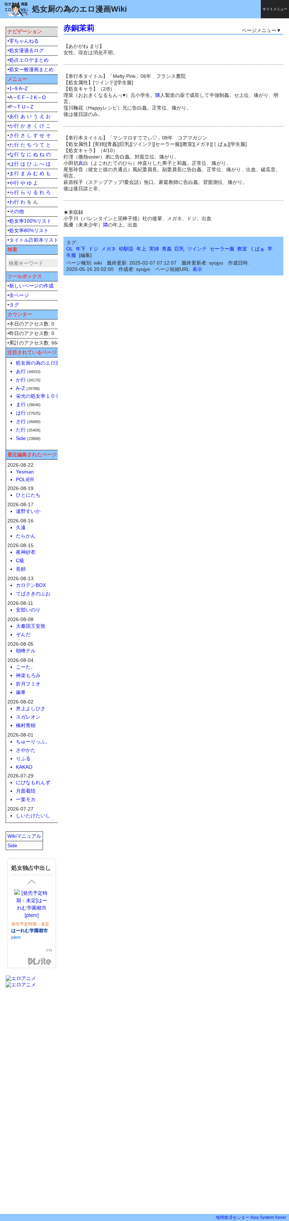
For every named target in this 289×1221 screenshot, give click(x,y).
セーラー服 (222, 249)
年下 (81, 249)
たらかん (26, 536)
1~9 (13, 88)
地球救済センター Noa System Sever (251, 1217)
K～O (40, 97)
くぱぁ (257, 249)
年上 (141, 249)
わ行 (14, 202)
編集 (85, 255)
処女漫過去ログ (26, 50)
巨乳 (179, 249)
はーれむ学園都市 (29, 930)
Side (21, 438)
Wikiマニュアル (24, 836)
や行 (14, 183)
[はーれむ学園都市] (31, 904)
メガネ (108, 249)
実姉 (154, 249)
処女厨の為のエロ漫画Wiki (45, 363)
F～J (27, 97)
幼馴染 (126, 249)
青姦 (167, 249)
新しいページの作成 (31, 286)
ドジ (93, 249)
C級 (20, 560)
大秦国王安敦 (30, 626)
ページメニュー (259, 30)
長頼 (21, 569)
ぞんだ (23, 634)
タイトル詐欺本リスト (34, 240)
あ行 (14, 116)
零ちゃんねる (24, 41)
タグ (14, 305)
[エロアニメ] (21, 978)
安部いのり (28, 610)
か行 (14, 126)
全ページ (19, 295)
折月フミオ (28, 684)
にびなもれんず (33, 782)
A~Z (23, 88)
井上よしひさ (30, 708)
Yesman (25, 472)
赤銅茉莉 (78, 28)
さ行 (14, 135)
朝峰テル (26, 650)
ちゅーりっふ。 (33, 741)
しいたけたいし (33, 815)
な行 (14, 154)
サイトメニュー (275, 9)
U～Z (27, 107)
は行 (14, 164)
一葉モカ (26, 799)
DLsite (39, 961)
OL (69, 249)
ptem (16, 937)
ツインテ (197, 249)
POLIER (25, 479)
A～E (14, 97)
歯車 (21, 692)
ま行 (14, 173)
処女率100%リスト (30, 221)
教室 (242, 249)
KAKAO (24, 767)
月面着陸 (26, 791)
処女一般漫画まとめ (31, 69)
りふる (23, 758)
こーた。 (26, 667)
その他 (16, 211)
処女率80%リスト (29, 230)
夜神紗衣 (26, 552)
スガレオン (28, 717)
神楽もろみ (28, 675)
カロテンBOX (31, 585)
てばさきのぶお (33, 593)
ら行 (14, 192)
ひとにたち (28, 495)
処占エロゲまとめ (29, 60)
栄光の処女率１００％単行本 (48, 396)
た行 (14, 145)
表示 (197, 269)
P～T (14, 107)
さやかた (26, 750)
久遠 (21, 527)
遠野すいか (28, 511)
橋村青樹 (26, 725)
